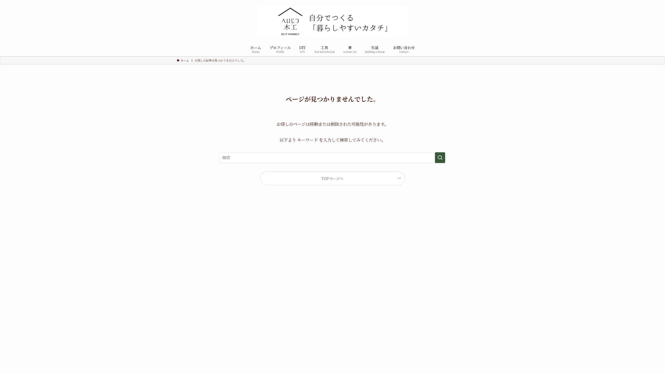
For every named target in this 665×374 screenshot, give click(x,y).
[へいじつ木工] (332, 21)
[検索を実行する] (440, 157)
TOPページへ (332, 178)
